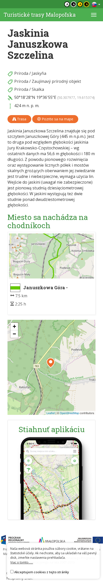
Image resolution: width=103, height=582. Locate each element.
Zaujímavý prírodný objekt (56, 81)
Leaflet (50, 413)
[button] (50, 363)
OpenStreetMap (69, 413)
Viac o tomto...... (21, 562)
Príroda (21, 73)
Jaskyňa (39, 73)
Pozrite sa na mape (57, 119)
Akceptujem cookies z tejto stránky (41, 572)
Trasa (21, 119)
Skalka (38, 89)
